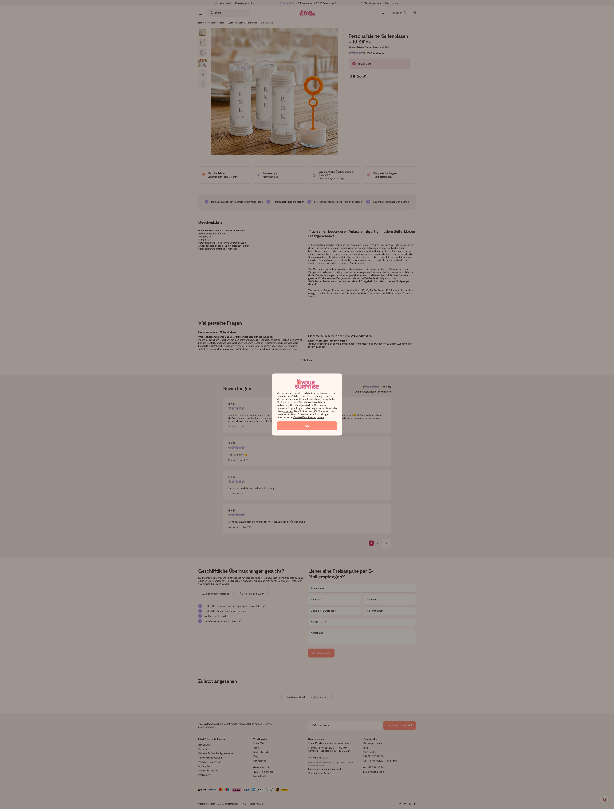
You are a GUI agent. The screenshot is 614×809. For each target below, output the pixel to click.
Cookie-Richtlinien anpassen (308, 417)
